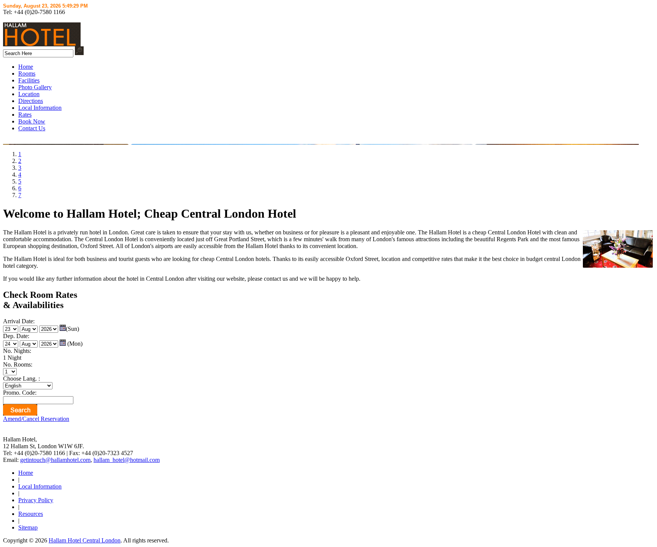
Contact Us (31, 128)
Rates (25, 114)
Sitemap (28, 527)
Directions (30, 101)
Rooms (26, 73)
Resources (30, 514)
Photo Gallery (35, 87)
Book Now (31, 121)
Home (25, 66)
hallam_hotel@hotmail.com (127, 460)
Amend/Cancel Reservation (36, 419)
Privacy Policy (35, 500)
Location (29, 94)
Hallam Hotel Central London (85, 540)
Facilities (29, 80)
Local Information (40, 107)
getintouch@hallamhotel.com (55, 460)
